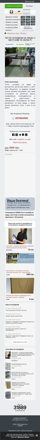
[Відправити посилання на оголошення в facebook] (13, 135)
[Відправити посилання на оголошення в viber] (16, 135)
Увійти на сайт (29, 1)
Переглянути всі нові (20, 342)
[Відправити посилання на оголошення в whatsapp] (26, 135)
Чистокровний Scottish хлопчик (16, 310)
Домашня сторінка (12, 17)
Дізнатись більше (23, 437)
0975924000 (21, 118)
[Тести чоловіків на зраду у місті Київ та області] (20, 60)
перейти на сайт (24, 139)
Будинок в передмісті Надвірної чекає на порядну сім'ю (19, 336)
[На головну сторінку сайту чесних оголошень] (20, 14)
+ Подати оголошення (14, 6)
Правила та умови (12, 22)
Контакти (9, 30)
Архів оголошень (26, 430)
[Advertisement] (20, 175)
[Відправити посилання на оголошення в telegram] (20, 135)
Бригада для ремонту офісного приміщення (16, 329)
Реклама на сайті (14, 430)
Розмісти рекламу (12, 25)
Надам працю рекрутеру (14, 316)
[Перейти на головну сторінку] (5, 33)
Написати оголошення (13, 19)
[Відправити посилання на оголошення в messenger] (23, 135)
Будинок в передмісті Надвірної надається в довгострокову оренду (20, 322)
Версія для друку (20, 142)
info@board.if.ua (20, 420)
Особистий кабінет (12, 27)
